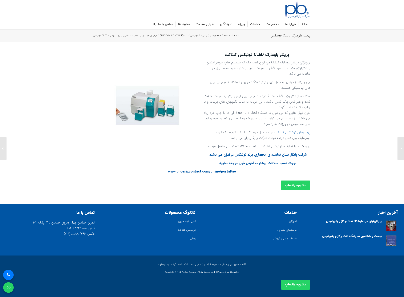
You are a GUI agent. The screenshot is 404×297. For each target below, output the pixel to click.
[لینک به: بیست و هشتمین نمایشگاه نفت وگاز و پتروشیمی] (391, 240)
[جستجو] (152, 24)
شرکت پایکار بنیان (294, 154)
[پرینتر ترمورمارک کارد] (400, 148)
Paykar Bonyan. (189, 272)
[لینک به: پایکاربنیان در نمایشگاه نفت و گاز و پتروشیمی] (391, 226)
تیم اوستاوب (164, 264)
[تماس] (8, 275)
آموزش (293, 221)
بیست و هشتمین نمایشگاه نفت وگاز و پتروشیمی (352, 236)
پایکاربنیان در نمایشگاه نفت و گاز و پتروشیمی (354, 221)
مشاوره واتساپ (295, 185)
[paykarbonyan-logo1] (297, 9)
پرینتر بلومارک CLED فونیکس (290, 35)
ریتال (193, 238)
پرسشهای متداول (287, 230)
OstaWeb (234, 272)
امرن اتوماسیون (187, 221)
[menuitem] (304, 24)
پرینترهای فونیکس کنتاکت (292, 132)
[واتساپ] (8, 287)
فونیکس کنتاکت (187, 230)
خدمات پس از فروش (285, 238)
